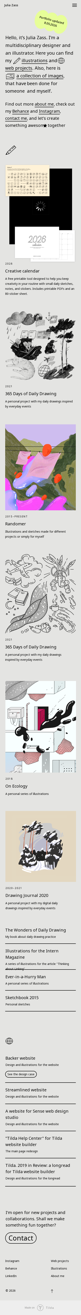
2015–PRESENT (16, 516)
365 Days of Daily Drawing (30, 647)
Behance (20, 111)
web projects (18, 68)
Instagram (49, 111)
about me (44, 104)
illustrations (35, 60)
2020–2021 (13, 888)
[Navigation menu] (74, 5)
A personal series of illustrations (27, 794)
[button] (21, 1238)
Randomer (15, 524)
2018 (9, 778)
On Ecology (16, 786)
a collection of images (39, 75)
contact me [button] (16, 118)
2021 (9, 639)
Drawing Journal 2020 (26, 895)
